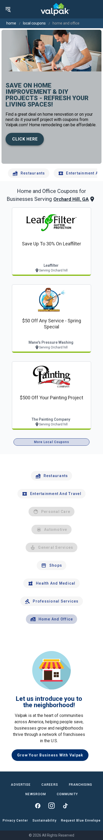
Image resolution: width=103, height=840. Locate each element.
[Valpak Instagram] (51, 805)
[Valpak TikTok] (65, 805)
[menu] (8, 9)
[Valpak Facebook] (38, 805)
